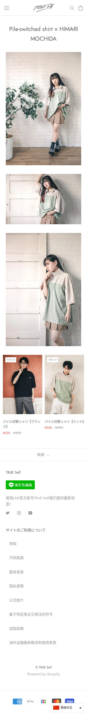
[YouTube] (30, 513)
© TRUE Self (44, 667)
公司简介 (16, 600)
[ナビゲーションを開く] (6, 8)
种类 (41, 454)
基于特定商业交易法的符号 (31, 614)
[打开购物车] (81, 8)
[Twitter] (7, 513)
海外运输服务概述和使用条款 (32, 642)
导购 (12, 543)
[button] (67, 707)
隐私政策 (16, 586)
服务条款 (16, 571)
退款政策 (16, 628)
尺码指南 (16, 557)
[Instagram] (19, 513)
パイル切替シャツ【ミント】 (65, 421)
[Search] (72, 8)
